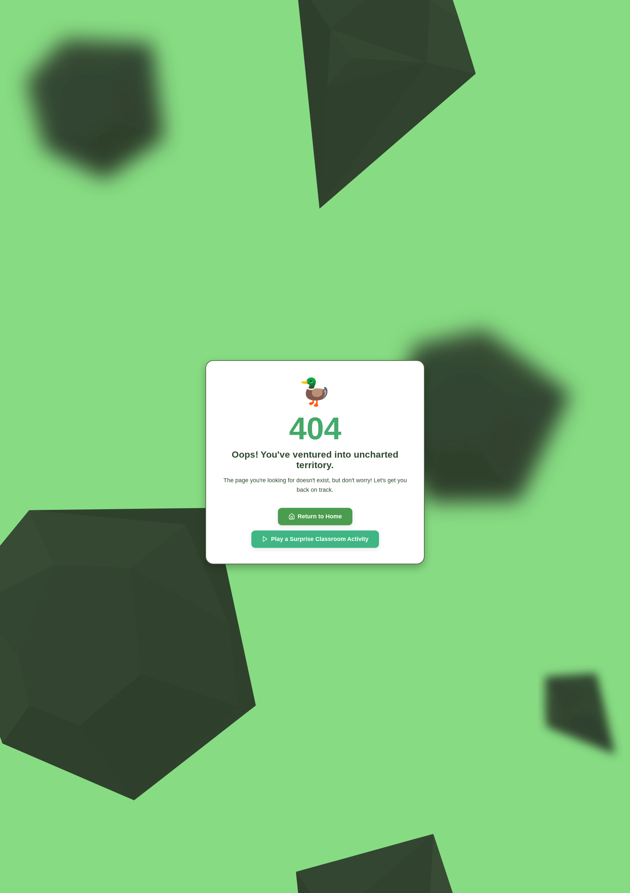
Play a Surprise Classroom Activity (319, 539)
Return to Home (320, 516)
